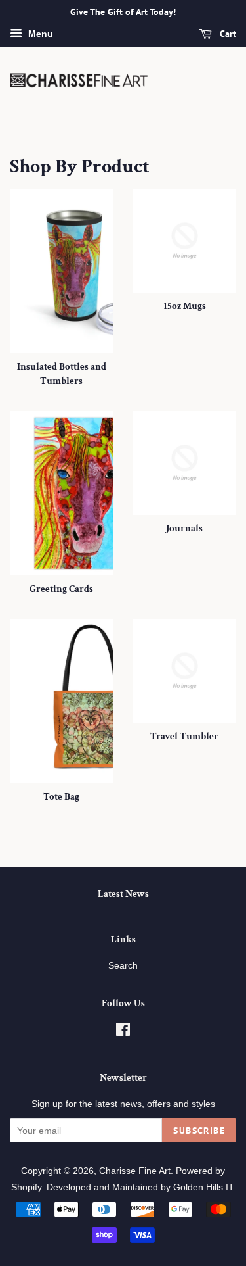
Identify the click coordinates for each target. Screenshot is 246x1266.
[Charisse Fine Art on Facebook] (123, 1032)
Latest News (123, 894)
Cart (226, 33)
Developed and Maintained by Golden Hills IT (140, 1187)
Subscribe (199, 1130)
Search (123, 965)
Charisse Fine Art (135, 1170)
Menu (39, 33)
